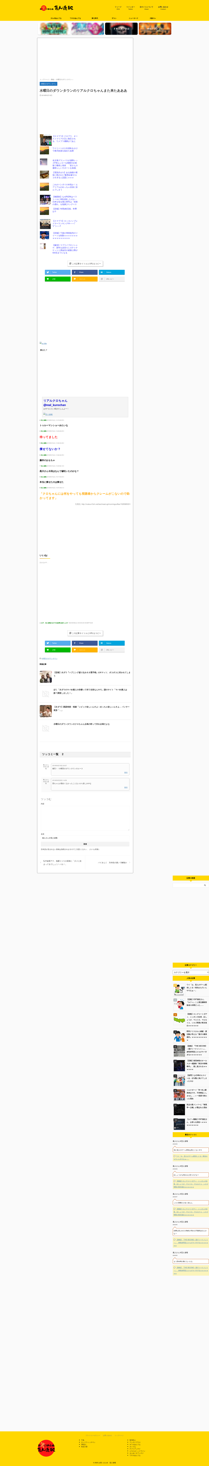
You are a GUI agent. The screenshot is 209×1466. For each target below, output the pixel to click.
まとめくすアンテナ (137, 1453)
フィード (118, 8)
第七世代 (95, 18)
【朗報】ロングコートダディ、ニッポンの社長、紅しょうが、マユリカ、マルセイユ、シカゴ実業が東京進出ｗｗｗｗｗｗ (197, 1020)
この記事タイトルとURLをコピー (86, 263)
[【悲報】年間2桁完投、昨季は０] (46, 212)
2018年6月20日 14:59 (59, 780)
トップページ (119, 1435)
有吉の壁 (84, 1446)
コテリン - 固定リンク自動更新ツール (41, 136)
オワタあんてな (135, 1444)
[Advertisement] (85, 58)
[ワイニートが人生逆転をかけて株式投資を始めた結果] (46, 152)
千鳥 (82, 1440)
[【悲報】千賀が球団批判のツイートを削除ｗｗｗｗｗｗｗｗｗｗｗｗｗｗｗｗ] (46, 237)
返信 (125, 772)
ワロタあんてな (75, 18)
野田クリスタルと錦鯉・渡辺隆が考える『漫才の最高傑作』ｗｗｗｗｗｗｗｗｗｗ (197, 1035)
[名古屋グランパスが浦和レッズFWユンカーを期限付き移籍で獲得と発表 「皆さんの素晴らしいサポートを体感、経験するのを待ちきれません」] (46, 164)
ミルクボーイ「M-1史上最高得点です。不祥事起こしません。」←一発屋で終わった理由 (197, 1094)
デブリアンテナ (135, 1449)
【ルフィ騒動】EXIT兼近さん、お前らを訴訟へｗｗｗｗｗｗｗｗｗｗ (197, 1122)
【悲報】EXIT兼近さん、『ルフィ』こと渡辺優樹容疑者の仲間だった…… (197, 1002)
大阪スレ (153, 18)
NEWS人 (133, 1440)
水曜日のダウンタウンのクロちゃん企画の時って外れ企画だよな (82, 724)
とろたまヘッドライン (137, 1451)
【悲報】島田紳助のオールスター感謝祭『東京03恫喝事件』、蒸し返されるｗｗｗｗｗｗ (197, 1064)
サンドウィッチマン (88, 1442)
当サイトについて (146, 8)
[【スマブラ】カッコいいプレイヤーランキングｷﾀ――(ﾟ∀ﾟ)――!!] (46, 224)
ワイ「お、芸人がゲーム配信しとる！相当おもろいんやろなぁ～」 (197, 987)
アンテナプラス (135, 1442)
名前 (42, 834)
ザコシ (114, 18)
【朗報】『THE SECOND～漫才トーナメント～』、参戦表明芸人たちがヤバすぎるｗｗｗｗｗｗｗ (197, 1050)
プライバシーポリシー (93, 1435)
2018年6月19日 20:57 (59, 765)
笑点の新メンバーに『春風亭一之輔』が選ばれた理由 (197, 1106)
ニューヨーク (133, 18)
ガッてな (133, 1446)
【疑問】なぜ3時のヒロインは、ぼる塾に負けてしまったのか (197, 1078)
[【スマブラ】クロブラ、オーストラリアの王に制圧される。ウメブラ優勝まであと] (46, 140)
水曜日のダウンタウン (49, 658)
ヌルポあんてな (56, 18)
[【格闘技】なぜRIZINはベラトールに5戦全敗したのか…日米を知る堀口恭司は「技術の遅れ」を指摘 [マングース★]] (46, 200)
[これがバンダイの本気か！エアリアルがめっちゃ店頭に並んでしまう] (46, 188)
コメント (85, 804)
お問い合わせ (163, 8)
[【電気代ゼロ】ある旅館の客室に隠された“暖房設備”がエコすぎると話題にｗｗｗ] (46, 176)
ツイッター (130, 8)
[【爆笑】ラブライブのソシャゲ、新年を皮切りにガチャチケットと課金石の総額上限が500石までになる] (46, 249)
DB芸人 (83, 1444)
